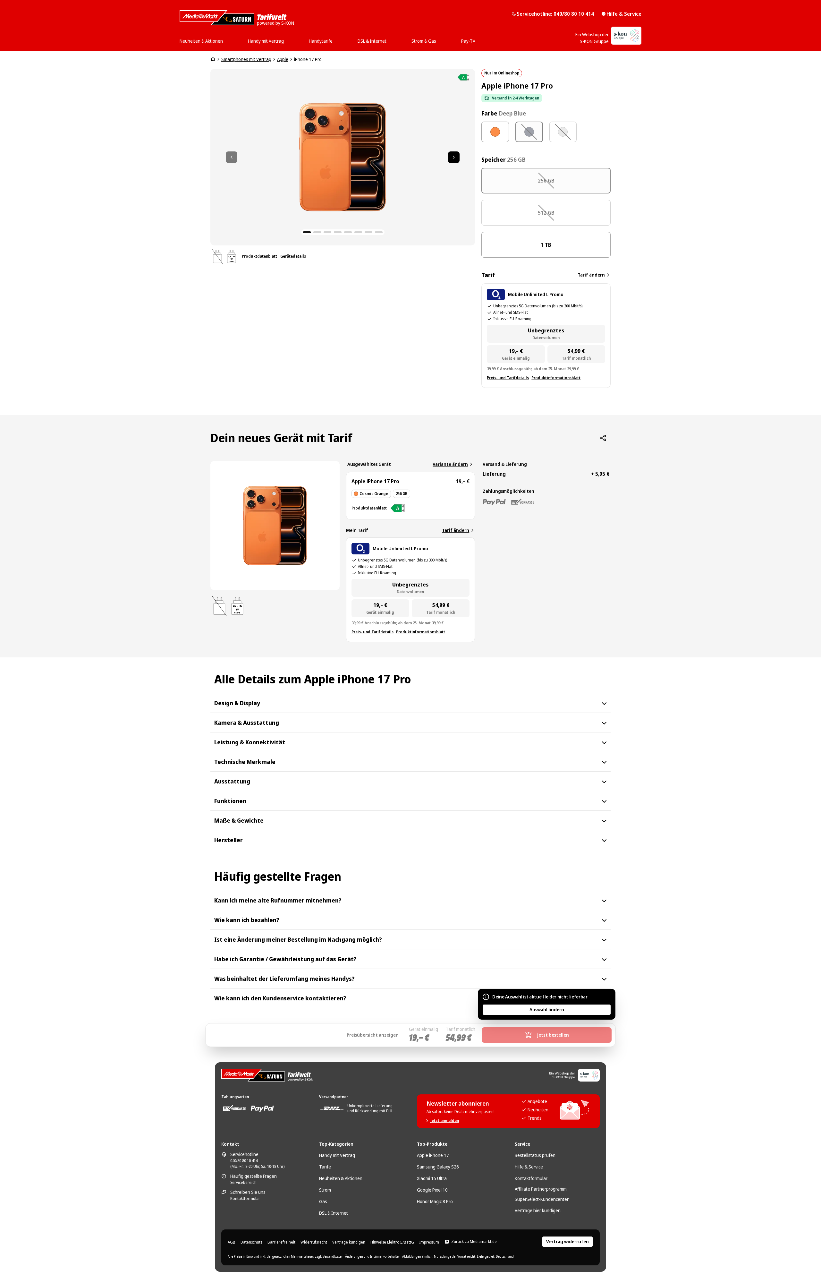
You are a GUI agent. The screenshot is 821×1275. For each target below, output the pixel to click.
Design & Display (237, 703)
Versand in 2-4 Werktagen (515, 98)
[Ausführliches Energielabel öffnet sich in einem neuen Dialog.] (463, 77)
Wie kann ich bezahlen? (246, 920)
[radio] (495, 132)
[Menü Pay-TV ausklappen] (477, 39)
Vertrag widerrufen (567, 1241)
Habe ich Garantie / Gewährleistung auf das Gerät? (285, 959)
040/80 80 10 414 (244, 1160)
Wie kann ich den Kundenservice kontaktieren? (280, 998)
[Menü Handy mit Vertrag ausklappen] (286, 39)
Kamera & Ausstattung (246, 722)
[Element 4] (338, 232)
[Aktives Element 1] (307, 232)
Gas (323, 1201)
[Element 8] (379, 232)
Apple (282, 59)
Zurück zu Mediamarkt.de (474, 1241)
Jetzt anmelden (444, 1120)
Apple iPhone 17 (433, 1155)
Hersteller (228, 840)
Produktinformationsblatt (555, 378)
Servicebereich (243, 1182)
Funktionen (230, 801)
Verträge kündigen (348, 1242)
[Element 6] (358, 232)
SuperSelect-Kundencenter (542, 1199)
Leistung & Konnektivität (249, 742)
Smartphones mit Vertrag (246, 59)
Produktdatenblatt (259, 256)
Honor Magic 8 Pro (435, 1201)
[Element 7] (368, 232)
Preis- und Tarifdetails (508, 378)
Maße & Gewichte (239, 820)
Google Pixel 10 (432, 1190)
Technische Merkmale (244, 762)
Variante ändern (450, 464)
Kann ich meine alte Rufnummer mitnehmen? (278, 900)
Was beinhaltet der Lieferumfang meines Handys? (284, 978)
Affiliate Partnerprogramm (541, 1189)
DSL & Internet (333, 1213)
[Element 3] (327, 232)
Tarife (325, 1167)
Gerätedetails (293, 256)
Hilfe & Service (623, 13)
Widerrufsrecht (313, 1242)
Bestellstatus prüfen (535, 1155)
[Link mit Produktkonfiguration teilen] (603, 438)
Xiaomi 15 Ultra (432, 1178)
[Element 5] (348, 232)
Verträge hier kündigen (538, 1210)
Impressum (429, 1242)
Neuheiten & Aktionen (340, 1178)
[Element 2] (317, 232)
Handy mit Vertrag (337, 1155)
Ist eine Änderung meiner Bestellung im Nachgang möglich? (298, 939)
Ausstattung (232, 781)
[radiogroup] (546, 132)
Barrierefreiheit (281, 1242)
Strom (325, 1190)
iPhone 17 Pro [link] (308, 59)
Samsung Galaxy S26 (438, 1167)
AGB (231, 1242)
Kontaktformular (245, 1198)
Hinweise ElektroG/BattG (392, 1242)
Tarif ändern (591, 275)
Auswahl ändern (546, 1009)
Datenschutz (251, 1242)
